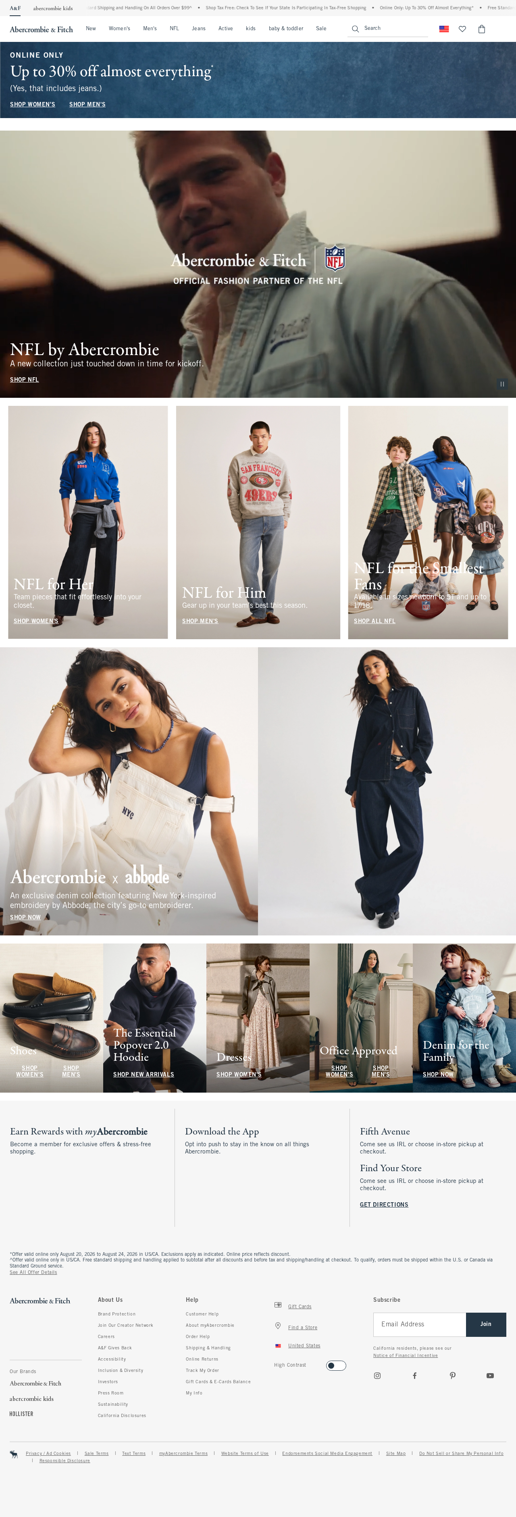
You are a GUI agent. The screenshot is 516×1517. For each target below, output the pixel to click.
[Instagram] (377, 1376)
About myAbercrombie (210, 1326)
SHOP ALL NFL (374, 621)
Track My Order (202, 1371)
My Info (194, 1393)
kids (251, 29)
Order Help (198, 1337)
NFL (174, 29)
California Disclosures (122, 1416)
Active (225, 29)
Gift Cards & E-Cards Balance (218, 1382)
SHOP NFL (24, 380)
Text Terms (134, 1454)
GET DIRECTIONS (384, 1205)
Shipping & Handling (208, 1348)
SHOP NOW (25, 918)
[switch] (276, 1363)
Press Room (111, 1393)
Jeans (198, 29)
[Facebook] (415, 1376)
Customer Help (202, 1314)
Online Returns (202, 1359)
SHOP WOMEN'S (32, 105)
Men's (150, 29)
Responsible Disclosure (65, 1461)
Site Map (396, 1454)
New (91, 29)
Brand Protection (117, 1314)
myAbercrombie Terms (183, 1454)
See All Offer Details (33, 1272)
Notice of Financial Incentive (405, 1356)
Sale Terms (97, 1454)
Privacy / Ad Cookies (48, 1454)
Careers (106, 1337)
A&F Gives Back (115, 1348)
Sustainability (113, 1405)
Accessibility (112, 1359)
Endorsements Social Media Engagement (327, 1454)
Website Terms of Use (245, 1454)
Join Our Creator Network (126, 1326)
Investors (108, 1382)
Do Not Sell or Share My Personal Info (461, 1454)
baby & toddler (286, 29)
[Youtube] (490, 1376)
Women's (119, 29)
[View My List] (462, 29)
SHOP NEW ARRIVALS (143, 1075)
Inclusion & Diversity (121, 1371)
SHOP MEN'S (87, 105)
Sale (321, 29)
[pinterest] (453, 1376)
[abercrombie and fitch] (41, 29)
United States (304, 1346)
